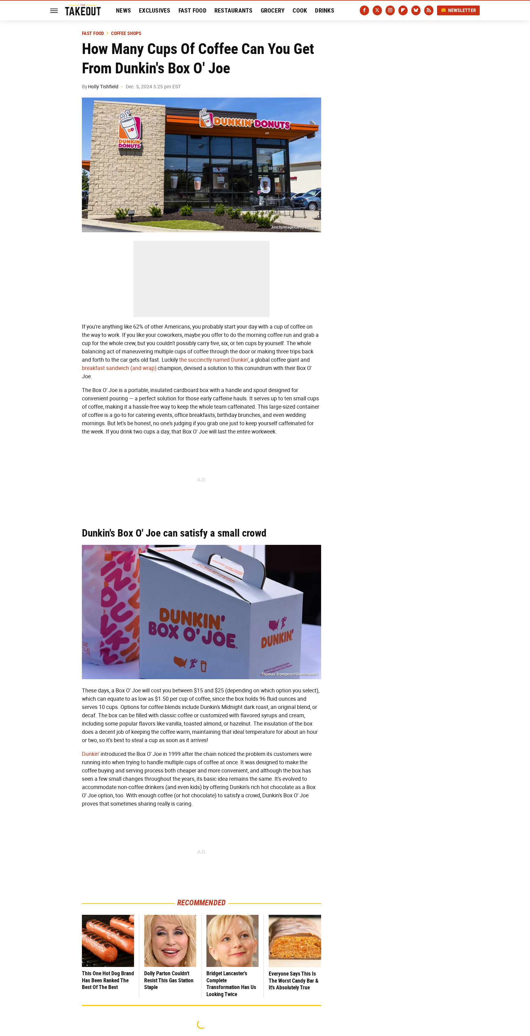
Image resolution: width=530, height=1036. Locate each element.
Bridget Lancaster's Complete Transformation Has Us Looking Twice (231, 983)
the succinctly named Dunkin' (213, 359)
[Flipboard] (403, 10)
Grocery (273, 10)
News (123, 10)
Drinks (324, 10)
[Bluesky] (416, 10)
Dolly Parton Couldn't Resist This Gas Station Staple (169, 980)
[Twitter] (377, 10)
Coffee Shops (126, 33)
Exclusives (155, 10)
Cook (300, 10)
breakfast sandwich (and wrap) (119, 368)
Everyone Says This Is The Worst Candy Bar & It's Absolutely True (293, 980)
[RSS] (428, 10)
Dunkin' (90, 754)
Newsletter (462, 10)
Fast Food (192, 10)
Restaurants (233, 10)
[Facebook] (364, 10)
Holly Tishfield (103, 87)
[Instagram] (390, 10)
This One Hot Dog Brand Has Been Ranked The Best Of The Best (108, 980)
